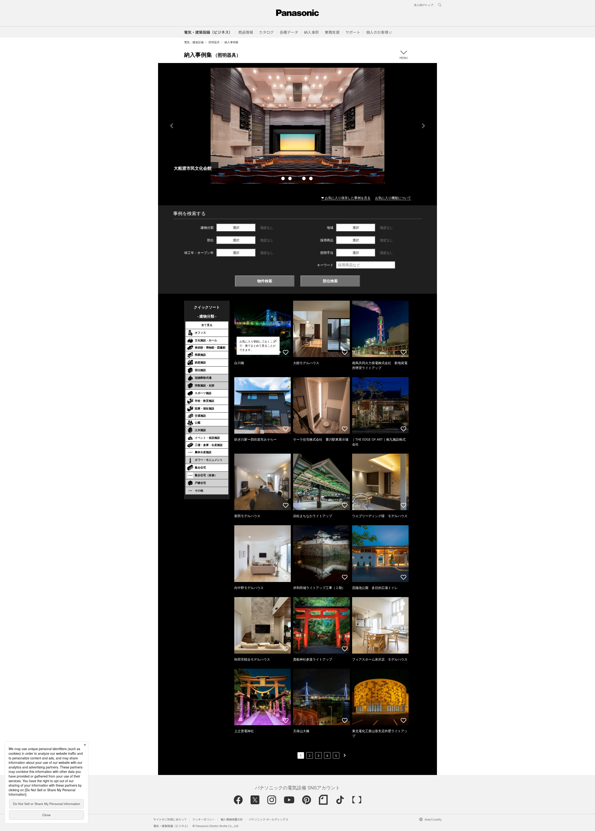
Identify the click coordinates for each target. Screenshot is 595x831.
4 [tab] (304, 179)
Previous (171, 125)
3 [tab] (297, 179)
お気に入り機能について (393, 198)
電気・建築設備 (194, 42)
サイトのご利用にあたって (170, 819)
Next (423, 125)
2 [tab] (290, 179)
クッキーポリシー (203, 819)
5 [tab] (311, 179)
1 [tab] (283, 179)
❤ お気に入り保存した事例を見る (345, 198)
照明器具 (214, 42)
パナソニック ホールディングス (268, 819)
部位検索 (330, 280)
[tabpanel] (297, 126)
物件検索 (264, 280)
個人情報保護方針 (232, 819)
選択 (236, 227)
